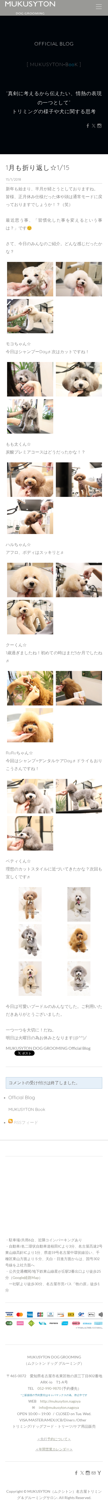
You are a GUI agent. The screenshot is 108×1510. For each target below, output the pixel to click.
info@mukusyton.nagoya (59, 1407)
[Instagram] (99, 125)
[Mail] (93, 1472)
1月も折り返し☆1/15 (37, 167)
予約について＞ (59, 1439)
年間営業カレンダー (54, 1449)
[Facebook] (88, 125)
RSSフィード (26, 1122)
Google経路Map (26, 1277)
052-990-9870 (49, 1388)
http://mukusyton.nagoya (60, 1401)
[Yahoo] (99, 1472)
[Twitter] (93, 125)
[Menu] (98, 8)
